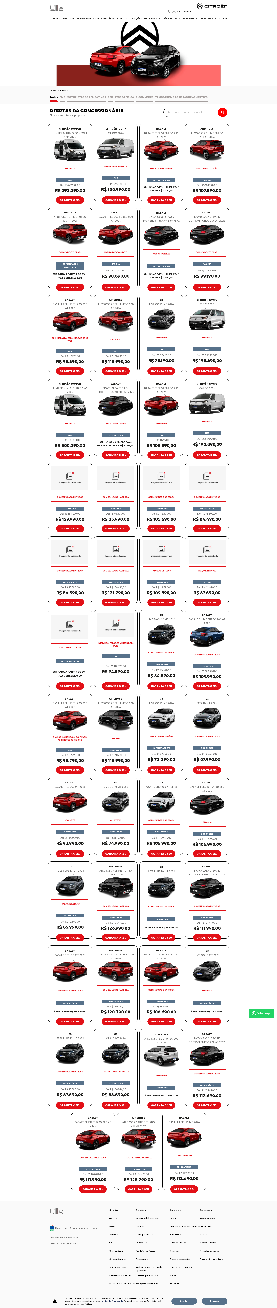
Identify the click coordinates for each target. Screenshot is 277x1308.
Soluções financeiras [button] (143, 18)
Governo (140, 1226)
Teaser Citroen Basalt (212, 1259)
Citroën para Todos (114, 18)
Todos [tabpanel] (54, 96)
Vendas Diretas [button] (86, 18)
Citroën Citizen (178, 1242)
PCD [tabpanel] (110, 96)
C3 (110, 1242)
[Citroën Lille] (56, 8)
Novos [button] (66, 18)
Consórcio (175, 1210)
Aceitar (184, 1301)
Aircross (113, 1234)
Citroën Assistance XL (182, 1267)
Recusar (214, 1301)
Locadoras (141, 1242)
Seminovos (206, 1210)
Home (53, 90)
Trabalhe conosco (209, 1251)
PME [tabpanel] (62, 96)
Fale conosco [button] (208, 18)
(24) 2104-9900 (180, 11)
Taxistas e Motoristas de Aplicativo (149, 1269)
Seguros (174, 1218)
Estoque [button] (188, 18)
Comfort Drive (208, 1242)
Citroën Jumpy (117, 1251)
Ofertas (55, 18)
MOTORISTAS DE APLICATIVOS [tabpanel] (86, 96)
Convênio (141, 1210)
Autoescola (142, 1259)
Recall (173, 1275)
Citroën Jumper (117, 1259)
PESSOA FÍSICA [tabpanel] (124, 96)
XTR (225, 18)
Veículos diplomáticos (147, 1218)
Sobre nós (205, 1226)
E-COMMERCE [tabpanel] (144, 96)
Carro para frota (144, 1234)
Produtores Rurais (145, 1251)
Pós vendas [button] (170, 18)
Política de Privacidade (111, 1301)
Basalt (112, 1226)
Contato (204, 1234)
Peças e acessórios (180, 1259)
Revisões (175, 1251)
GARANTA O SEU (70, 199)
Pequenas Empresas (120, 1275)
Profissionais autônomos (122, 1283)
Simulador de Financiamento (185, 1226)
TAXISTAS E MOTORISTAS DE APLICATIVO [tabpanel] (181, 96)
